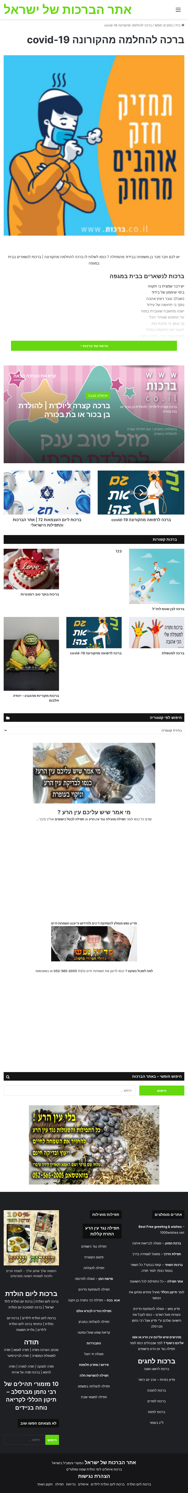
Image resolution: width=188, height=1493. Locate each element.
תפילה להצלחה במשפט (94, 1386)
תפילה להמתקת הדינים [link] (94, 1289)
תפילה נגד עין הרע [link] (102, 1228)
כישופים (143, 1349)
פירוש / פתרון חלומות (94, 1365)
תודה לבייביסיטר (18, 1356)
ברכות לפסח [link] (156, 1412)
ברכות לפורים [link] (156, 1401)
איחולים (102, 395)
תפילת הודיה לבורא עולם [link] (93, 1311)
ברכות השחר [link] (174, 1265)
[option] (94, 414)
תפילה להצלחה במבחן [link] (94, 1322)
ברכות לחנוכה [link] (156, 1390)
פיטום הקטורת (94, 1257)
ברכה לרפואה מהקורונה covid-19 (96, 653)
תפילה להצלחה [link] (93, 1268)
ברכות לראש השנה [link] (156, 1369)
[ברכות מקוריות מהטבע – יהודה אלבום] (31, 654)
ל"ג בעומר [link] (157, 1423)
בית (178, 25)
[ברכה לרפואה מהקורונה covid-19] (94, 632)
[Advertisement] (94, 873)
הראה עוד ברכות (95, 346)
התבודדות (94, 1343)
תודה (31, 1342)
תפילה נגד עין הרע (162, 1349)
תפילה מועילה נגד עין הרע (107, 819)
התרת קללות (102, 1233)
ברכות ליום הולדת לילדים (39, 1318)
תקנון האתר (45, 1484)
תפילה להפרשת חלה (94, 1375)
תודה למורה (26, 1366)
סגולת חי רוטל (94, 1354)
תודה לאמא (21, 1350)
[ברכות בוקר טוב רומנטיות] (31, 569)
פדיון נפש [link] (174, 1309)
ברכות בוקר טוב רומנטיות (40, 594)
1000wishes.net (172, 1232)
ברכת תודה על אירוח (26, 1372)
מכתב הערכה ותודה (45, 1350)
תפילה (59, 1484)
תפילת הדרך (172, 1254)
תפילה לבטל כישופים (69, 819)
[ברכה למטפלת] (156, 632)
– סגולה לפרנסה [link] (94, 1279)
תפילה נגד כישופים (93, 1246)
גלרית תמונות (25, 1330)
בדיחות (71, 1484)
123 (119, 551)
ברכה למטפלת (173, 653)
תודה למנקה (45, 1366)
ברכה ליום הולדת (47, 1301)
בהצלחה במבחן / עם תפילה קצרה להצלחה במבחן (64, 410)
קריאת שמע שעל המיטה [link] (94, 1332)
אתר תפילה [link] (175, 1281)
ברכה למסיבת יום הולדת (25, 1307)
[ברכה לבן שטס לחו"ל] (156, 576)
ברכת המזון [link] (173, 1243)
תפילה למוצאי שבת (94, 1397)
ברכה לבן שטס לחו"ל (168, 609)
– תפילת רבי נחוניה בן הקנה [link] (94, 1300)
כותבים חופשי (163, 25)
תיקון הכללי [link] (169, 1292)
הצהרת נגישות (94, 1476)
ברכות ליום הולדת (31, 1294)
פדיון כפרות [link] (167, 1380)
